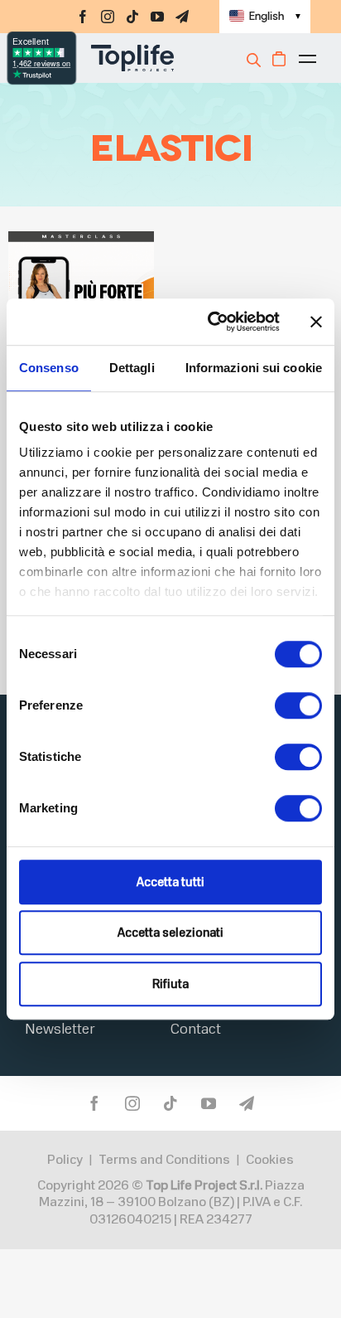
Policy (65, 1160)
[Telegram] (182, 16)
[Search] (255, 59)
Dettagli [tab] (132, 368)
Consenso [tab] (49, 368)
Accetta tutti (170, 882)
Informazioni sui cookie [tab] (253, 368)
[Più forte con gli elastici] (81, 242)
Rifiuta (170, 984)
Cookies (270, 1160)
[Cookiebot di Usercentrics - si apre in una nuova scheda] (211, 321)
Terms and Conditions (164, 1160)
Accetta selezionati (170, 932)
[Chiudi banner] (316, 321)
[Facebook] (82, 16)
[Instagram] (107, 16)
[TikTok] (132, 16)
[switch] (298, 705)
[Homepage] (112, 58)
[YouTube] (157, 16)
